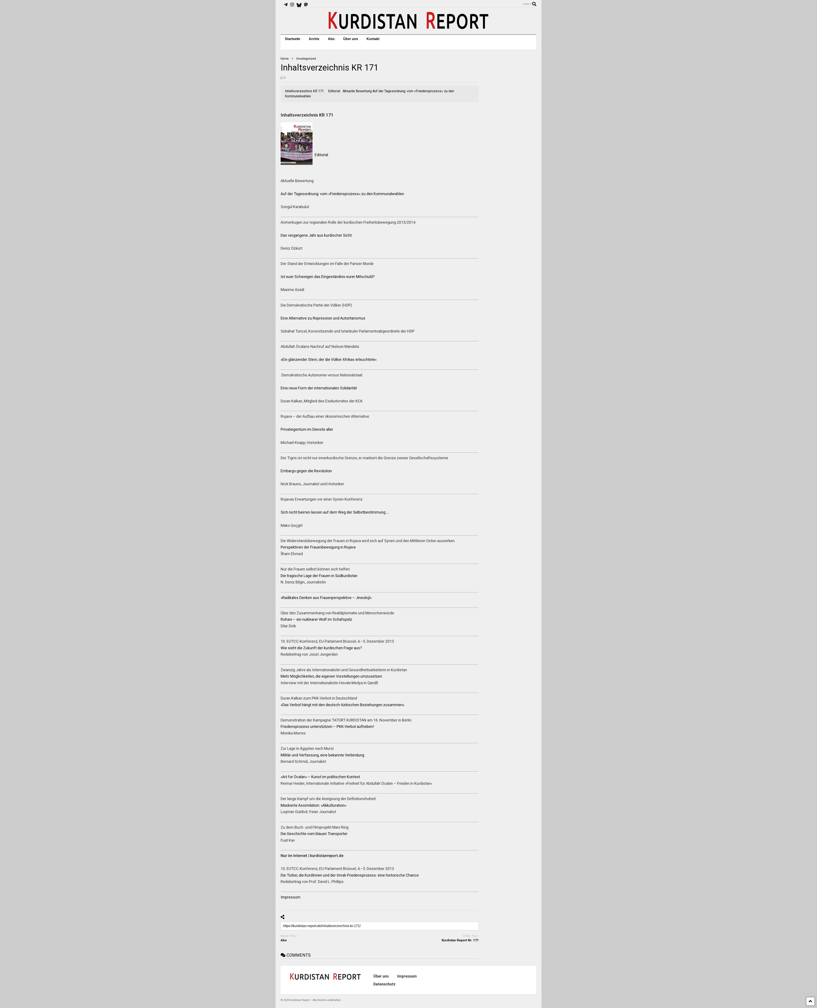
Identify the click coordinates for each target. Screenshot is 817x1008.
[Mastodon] (306, 4)
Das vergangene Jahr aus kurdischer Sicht (316, 235)
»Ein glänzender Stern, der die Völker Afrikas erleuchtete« (329, 359)
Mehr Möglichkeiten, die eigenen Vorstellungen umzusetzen (331, 676)
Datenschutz (384, 984)
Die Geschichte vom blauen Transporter (314, 833)
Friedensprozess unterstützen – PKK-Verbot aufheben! (327, 726)
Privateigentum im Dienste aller (307, 429)
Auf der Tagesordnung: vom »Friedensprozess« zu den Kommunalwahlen (342, 194)
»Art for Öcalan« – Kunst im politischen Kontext (320, 777)
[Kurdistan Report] (408, 27)
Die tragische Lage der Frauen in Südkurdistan (319, 575)
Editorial (321, 155)
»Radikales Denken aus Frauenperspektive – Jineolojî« (326, 597)
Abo (331, 39)
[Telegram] (286, 4)
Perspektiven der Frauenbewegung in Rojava (318, 547)
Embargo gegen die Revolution (306, 471)
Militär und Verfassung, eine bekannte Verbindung (322, 755)
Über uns (350, 39)
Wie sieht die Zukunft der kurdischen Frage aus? (321, 648)
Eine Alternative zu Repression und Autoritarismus (323, 318)
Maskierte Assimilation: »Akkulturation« (313, 805)
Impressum (290, 897)
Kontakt (373, 39)
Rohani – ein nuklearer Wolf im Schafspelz (316, 619)
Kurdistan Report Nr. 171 (460, 940)
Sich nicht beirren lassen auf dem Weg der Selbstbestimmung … (335, 512)
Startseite (292, 39)
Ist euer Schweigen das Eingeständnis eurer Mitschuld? (328, 276)
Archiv (314, 39)
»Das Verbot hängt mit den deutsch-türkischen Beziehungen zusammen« (342, 705)
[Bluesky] (299, 4)
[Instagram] (292, 4)
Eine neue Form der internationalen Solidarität (319, 388)
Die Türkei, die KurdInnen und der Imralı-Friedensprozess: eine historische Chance (350, 875)
